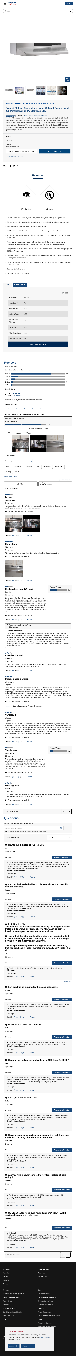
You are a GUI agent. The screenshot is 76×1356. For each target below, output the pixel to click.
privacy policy (44, 1337)
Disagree (25, 1346)
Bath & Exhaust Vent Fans (11, 1297)
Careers (5, 1276)
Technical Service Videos (46, 1301)
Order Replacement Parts (19, 151)
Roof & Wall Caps (8, 1315)
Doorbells (6, 1304)
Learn (40, 1319)
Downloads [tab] (19, 285)
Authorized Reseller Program (47, 1326)
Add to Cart (52, 151)
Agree (11, 1346)
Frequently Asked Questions (47, 1297)
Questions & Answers (41, 116)
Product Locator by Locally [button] (15, 156)
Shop (68, 3)
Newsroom (6, 1280)
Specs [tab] (8, 285)
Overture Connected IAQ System (13, 1293)
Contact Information (44, 1293)
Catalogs (41, 1308)
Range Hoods (7, 1301)
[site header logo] (12, 3)
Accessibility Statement (45, 1323)
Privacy (5, 1284)
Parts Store (41, 1273)
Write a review (28, 116)
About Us (6, 1273)
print (66, 293)
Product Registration (44, 1312)
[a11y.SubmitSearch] (70, 11)
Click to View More (37, 344)
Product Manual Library (45, 1304)
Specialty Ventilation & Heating (12, 1312)
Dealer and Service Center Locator (49, 1315)
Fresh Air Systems (9, 1308)
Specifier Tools (42, 1276)
